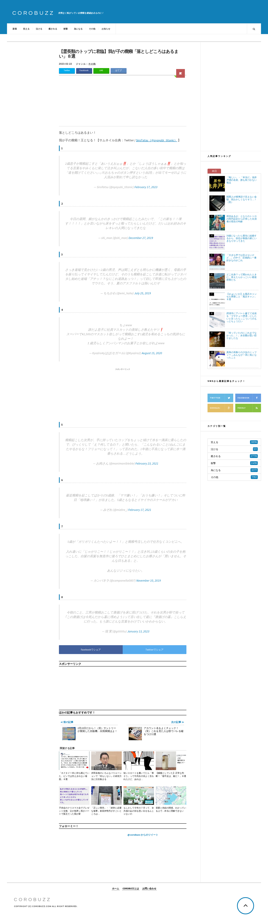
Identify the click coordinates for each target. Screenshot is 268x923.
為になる (78, 28)
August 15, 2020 (152, 353)
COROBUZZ (33, 13)
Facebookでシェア (91, 649)
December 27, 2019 (141, 238)
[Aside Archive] (180, 73)
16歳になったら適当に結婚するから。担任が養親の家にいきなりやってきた (241, 238)
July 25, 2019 (142, 293)
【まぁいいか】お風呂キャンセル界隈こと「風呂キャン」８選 (241, 296)
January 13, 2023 (138, 631)
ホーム (116, 888)
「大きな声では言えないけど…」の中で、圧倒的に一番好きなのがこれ (241, 258)
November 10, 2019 (148, 580)
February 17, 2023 (145, 187)
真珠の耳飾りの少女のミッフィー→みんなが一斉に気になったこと (241, 355)
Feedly (242, 408)
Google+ (215, 408)
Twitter (67, 70)
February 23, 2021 (146, 463)
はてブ (118, 70)
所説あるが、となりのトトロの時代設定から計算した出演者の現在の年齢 (241, 219)
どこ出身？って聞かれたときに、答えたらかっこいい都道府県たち (241, 277)
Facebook (84, 70)
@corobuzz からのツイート (142, 834)
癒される (53, 28)
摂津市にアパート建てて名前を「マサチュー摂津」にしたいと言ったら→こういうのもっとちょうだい (241, 317)
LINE (101, 70)
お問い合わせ (149, 888)
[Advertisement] (122, 103)
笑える (26, 28)
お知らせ (106, 28)
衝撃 (65, 28)
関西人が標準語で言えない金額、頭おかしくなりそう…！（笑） (241, 199)
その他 (92, 28)
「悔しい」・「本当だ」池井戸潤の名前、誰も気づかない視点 (241, 180)
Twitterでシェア (154, 649)
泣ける (39, 28)
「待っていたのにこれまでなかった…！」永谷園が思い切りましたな (241, 335)
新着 (15, 28)
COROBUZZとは (130, 888)
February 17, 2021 (139, 510)
